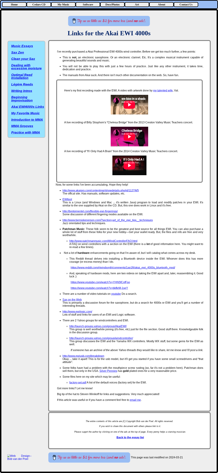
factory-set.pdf (77, 382)
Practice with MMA (25, 132)
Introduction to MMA (27, 119)
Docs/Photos (112, 4)
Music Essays (22, 46)
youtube (116, 293)
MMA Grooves (22, 126)
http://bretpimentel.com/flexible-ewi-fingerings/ (90, 211)
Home (14, 4)
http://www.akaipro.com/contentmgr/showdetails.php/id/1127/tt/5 (101, 190)
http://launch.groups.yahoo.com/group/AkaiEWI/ (98, 326)
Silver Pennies (108, 370)
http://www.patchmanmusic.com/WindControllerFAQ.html (103, 240)
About (161, 4)
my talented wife (163, 90)
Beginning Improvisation (22, 98)
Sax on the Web (72, 299)
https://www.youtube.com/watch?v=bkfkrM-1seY (99, 288)
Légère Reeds (22, 84)
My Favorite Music (25, 113)
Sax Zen (17, 52)
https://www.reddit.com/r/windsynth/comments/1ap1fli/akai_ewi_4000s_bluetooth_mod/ (123, 267)
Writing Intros (21, 91)
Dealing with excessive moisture (26, 66)
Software (88, 4)
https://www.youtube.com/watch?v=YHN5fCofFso (100, 282)
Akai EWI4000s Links (27, 106)
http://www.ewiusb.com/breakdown (83, 355)
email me (135, 399)
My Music (63, 4)
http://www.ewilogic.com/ (77, 311)
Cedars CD (38, 4)
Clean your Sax (23, 59)
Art (137, 4)
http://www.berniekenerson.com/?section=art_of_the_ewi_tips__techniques (108, 220)
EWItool (67, 199)
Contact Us (186, 4)
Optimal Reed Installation (21, 76)
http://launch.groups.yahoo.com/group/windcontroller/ (101, 338)
